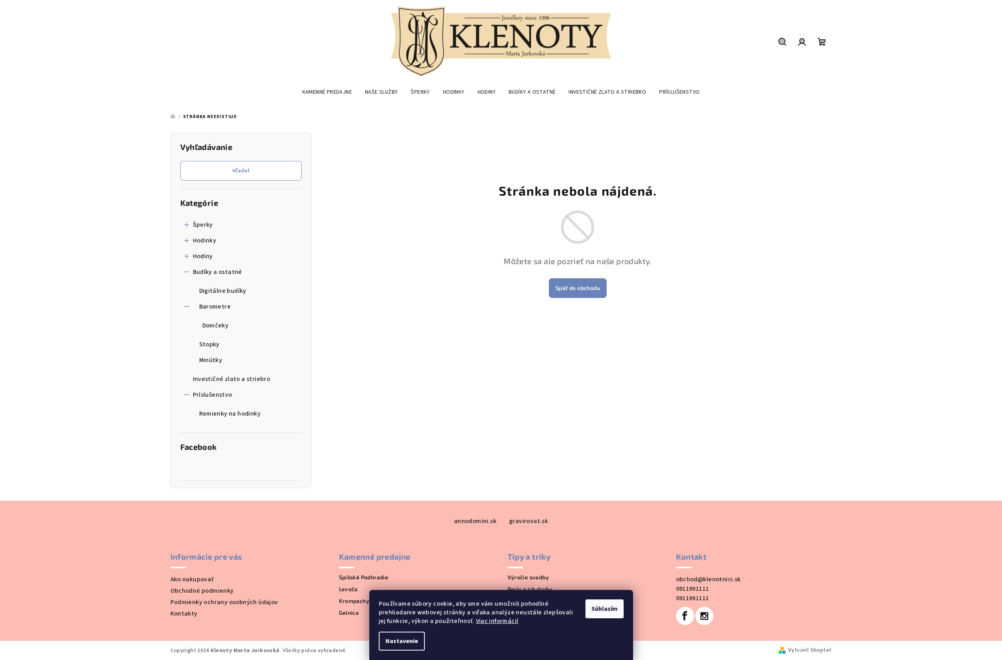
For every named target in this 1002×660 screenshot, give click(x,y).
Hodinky (205, 240)
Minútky (210, 360)
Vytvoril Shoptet (810, 650)
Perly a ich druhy (530, 589)
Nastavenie (401, 641)
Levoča (348, 589)
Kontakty (184, 613)
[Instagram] (704, 616)
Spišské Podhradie (364, 577)
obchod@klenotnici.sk (708, 579)
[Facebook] (685, 616)
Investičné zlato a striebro (231, 379)
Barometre (215, 306)
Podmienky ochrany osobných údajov (224, 602)
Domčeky (215, 325)
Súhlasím (604, 609)
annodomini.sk (475, 521)
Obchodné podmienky (202, 590)
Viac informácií (497, 621)
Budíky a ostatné (217, 272)
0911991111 (692, 588)
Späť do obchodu (578, 288)
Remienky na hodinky (230, 413)
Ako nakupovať (192, 579)
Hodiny (203, 256)
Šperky (203, 224)
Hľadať (240, 171)
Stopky (209, 344)
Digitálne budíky (222, 291)
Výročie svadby (528, 577)
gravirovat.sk (528, 521)
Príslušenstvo (212, 394)
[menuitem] (327, 92)
